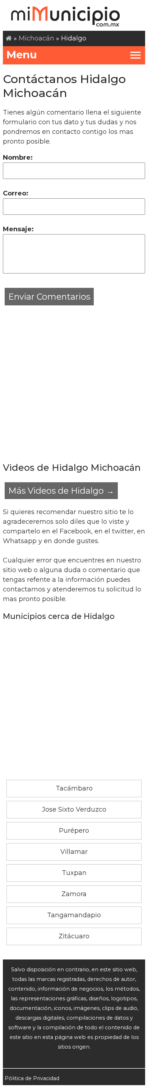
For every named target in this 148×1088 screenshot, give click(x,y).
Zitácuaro (74, 936)
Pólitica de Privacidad (32, 1078)
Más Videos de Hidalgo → (61, 490)
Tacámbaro (74, 788)
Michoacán (36, 38)
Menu (21, 54)
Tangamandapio (74, 915)
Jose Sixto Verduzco (74, 809)
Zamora (74, 894)
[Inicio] (9, 38)
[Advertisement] (74, 381)
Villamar (74, 852)
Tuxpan (74, 873)
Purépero (74, 831)
